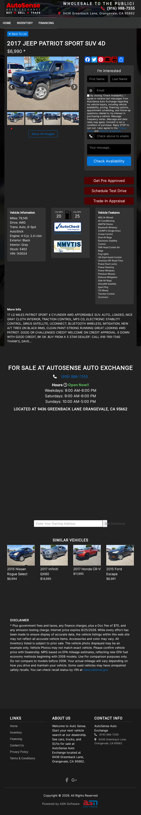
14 (54, 128)
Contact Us (17, 745)
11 (44, 128)
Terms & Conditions (110, 131)
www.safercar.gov (95, 670)
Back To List (19, 33)
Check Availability (109, 161)
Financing (46, 23)
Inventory (25, 23)
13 (51, 128)
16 (61, 128)
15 (58, 128)
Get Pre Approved (109, 180)
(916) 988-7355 (74, 376)
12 (48, 128)
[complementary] (130, 804)
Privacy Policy (19, 752)
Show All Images (43, 134)
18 (67, 128)
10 (41, 128)
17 (64, 128)
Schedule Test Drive (109, 191)
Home (7, 23)
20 (74, 128)
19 (71, 128)
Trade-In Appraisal (109, 201)
